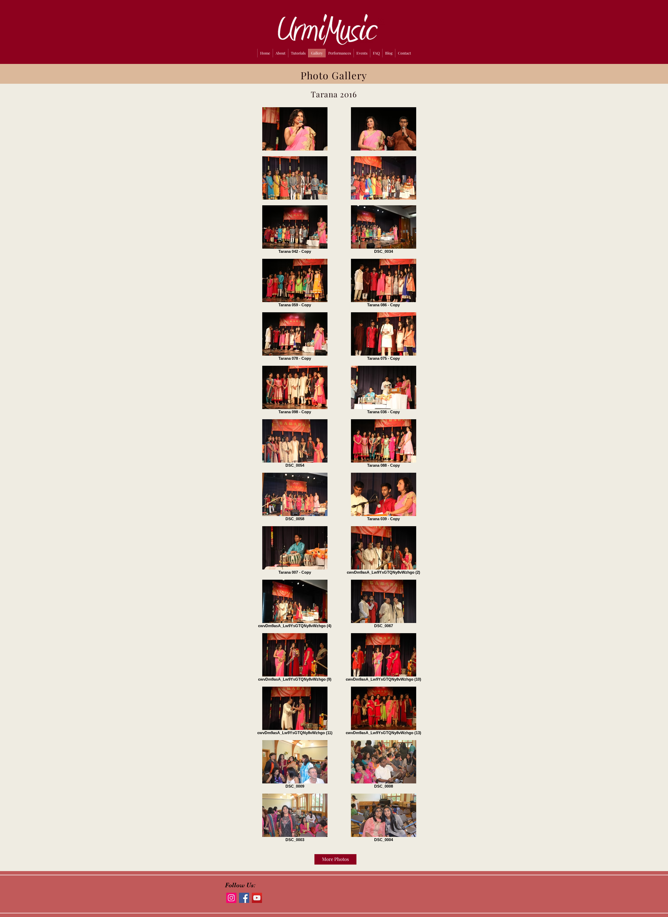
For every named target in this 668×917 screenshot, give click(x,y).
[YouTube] (257, 898)
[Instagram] (231, 898)
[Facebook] (244, 898)
